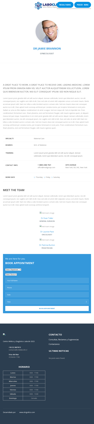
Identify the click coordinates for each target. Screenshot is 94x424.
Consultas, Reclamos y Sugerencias (64, 339)
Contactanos (54, 344)
